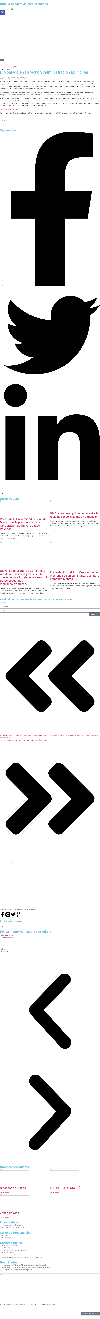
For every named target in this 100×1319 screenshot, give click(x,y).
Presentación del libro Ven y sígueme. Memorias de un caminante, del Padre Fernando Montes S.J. (74, 576)
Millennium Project (10, 924)
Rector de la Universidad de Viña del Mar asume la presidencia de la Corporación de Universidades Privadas (23, 524)
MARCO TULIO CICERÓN (66, 1188)
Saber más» (4, 1192)
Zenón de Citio (9, 1213)
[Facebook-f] (2, 914)
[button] (50, 1011)
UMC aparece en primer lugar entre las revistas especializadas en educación (75, 515)
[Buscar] (1, 124)
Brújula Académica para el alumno (24, 4)
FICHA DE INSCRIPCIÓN (9, 109)
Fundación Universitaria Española (15, 926)
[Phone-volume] (18, 914)
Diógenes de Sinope (13, 1188)
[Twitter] (13, 914)
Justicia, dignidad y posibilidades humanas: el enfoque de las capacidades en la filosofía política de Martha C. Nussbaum (38, 955)
